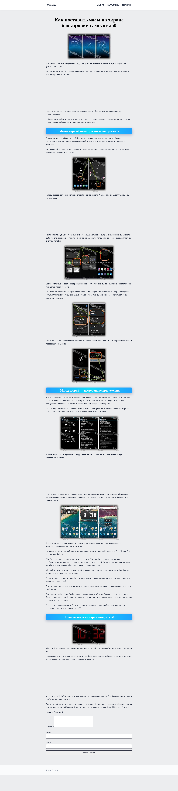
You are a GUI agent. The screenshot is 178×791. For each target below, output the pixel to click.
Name (48, 732)
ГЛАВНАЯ (100, 5)
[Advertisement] (89, 92)
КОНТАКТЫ (126, 5)
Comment (50, 727)
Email (48, 743)
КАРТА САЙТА (113, 5)
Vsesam (52, 5)
